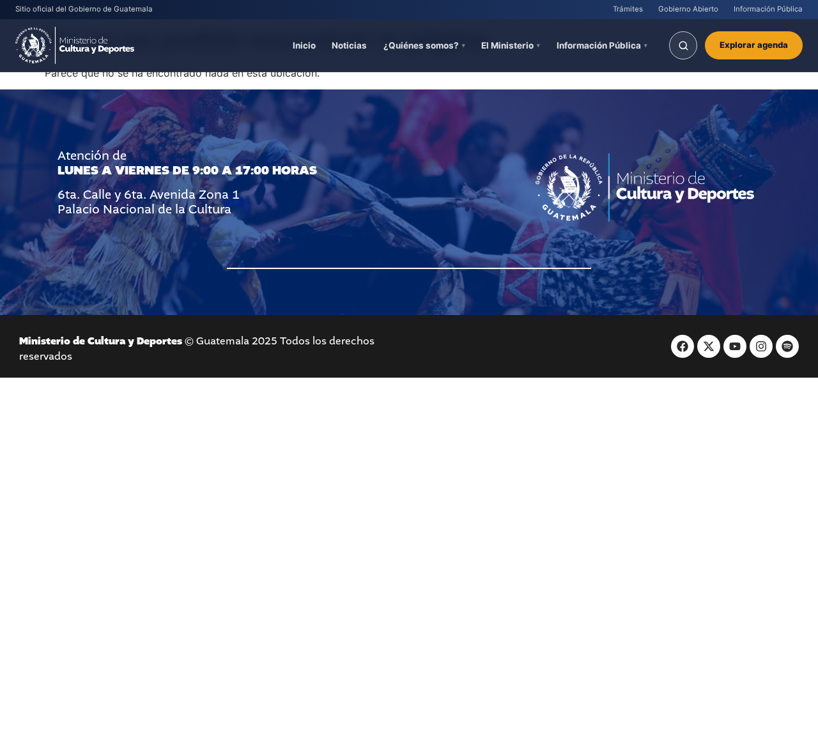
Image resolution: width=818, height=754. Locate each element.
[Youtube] (734, 346)
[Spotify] (787, 346)
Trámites (628, 8)
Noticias (349, 45)
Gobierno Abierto (688, 8)
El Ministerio (507, 45)
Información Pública (768, 8)
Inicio (304, 45)
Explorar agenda (754, 45)
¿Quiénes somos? (421, 45)
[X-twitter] (708, 346)
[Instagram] (761, 346)
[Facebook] (682, 346)
